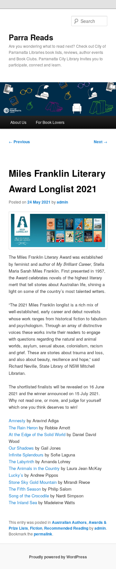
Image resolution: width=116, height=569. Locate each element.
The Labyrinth (21, 461)
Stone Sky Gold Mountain (33, 482)
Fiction (36, 528)
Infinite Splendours (26, 455)
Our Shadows (21, 448)
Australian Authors (69, 522)
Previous (19, 142)
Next (100, 142)
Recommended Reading (66, 528)
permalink (43, 534)
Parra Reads (31, 37)
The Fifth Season (25, 489)
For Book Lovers (50, 122)
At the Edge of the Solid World (37, 434)
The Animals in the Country (34, 468)
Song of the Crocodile (29, 496)
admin (62, 202)
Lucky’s (16, 475)
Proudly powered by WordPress (58, 557)
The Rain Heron (23, 427)
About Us (18, 122)
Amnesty (17, 420)
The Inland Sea (23, 502)
